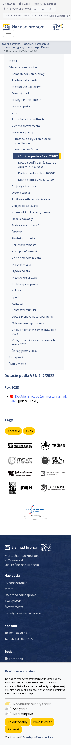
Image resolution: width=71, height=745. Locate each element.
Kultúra (16, 290)
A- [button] (35, 9)
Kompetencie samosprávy (28, 74)
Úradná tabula (21, 192)
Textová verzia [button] (13, 15)
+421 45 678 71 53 (22, 639)
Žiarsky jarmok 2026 (24, 351)
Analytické (20, 709)
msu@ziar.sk (18, 633)
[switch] (8, 708)
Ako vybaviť (16, 357)
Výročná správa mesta (26, 126)
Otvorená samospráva (36, 43)
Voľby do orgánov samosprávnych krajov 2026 (33, 342)
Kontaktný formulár (24, 310)
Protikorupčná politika (25, 284)
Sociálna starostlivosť (25, 225)
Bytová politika (21, 271)
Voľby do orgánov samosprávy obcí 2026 (34, 332)
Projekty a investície (24, 186)
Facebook (16, 659)
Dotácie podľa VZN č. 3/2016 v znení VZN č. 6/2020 (37, 164)
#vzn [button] (29, 431)
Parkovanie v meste (24, 245)
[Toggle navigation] (8, 33)
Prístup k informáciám (25, 251)
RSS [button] (26, 15)
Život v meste (17, 364)
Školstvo (17, 232)
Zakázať (13, 729)
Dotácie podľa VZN (38, 47)
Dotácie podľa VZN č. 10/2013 (37, 173)
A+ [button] (51, 9)
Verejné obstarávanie (25, 206)
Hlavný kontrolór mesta (26, 100)
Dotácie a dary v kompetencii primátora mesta (33, 141)
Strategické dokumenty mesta (31, 212)
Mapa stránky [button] (40, 15)
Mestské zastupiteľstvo (26, 87)
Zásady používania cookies (38, 737)
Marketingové (23, 714)
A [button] (43, 9)
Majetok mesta (21, 264)
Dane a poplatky (22, 219)
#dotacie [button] (13, 431)
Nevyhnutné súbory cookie (32, 704)
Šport (15, 297)
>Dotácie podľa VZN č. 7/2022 (38, 156)
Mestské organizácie (24, 277)
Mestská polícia (21, 106)
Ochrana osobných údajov (28, 323)
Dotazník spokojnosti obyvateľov (32, 316)
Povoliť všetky (17, 722)
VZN (14, 113)
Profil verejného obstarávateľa (31, 199)
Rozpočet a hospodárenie (28, 119)
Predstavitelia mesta (25, 80)
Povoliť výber (42, 722)
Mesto (13, 61)
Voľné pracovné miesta (26, 258)
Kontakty (17, 303)
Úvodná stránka (11, 43)
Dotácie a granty (15, 47)
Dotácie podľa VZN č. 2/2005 (36, 180)
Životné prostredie (23, 238)
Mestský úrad (20, 93)
